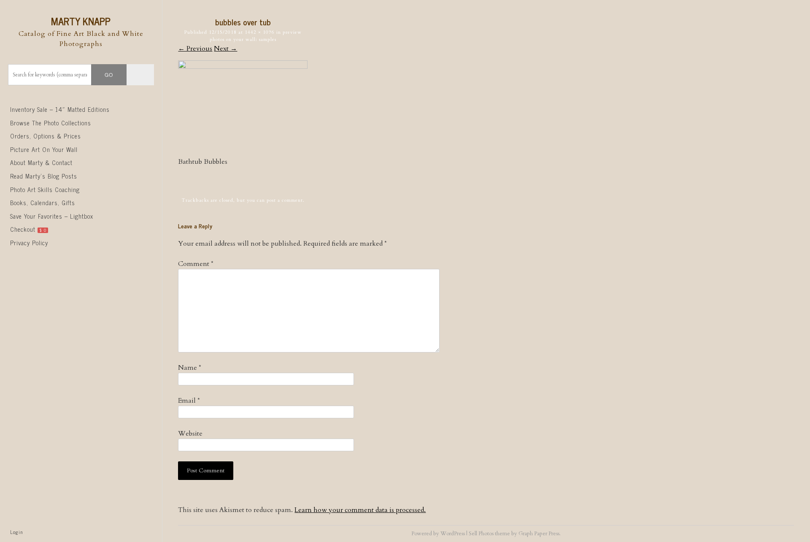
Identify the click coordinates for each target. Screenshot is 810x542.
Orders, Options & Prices (45, 136)
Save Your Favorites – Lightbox (51, 216)
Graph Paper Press (538, 533)
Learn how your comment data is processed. (360, 510)
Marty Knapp (81, 21)
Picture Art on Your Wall (44, 149)
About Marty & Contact (41, 162)
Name (189, 367)
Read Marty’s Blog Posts (43, 176)
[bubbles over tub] (242, 66)
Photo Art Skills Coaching (45, 189)
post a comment (285, 200)
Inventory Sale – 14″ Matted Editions (60, 109)
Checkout (28, 229)
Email (189, 400)
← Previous (195, 48)
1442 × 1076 (260, 32)
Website (190, 433)
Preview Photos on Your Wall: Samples (256, 36)
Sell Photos (481, 533)
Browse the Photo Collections (50, 123)
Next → (225, 48)
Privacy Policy (29, 243)
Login (16, 532)
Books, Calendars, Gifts (42, 203)
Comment (195, 263)
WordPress (452, 533)
